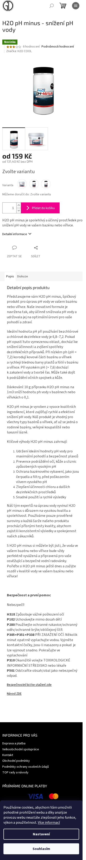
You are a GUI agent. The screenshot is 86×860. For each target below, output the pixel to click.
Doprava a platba (13, 743)
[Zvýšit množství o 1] (18, 205)
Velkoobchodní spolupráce (20, 749)
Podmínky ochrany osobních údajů (25, 766)
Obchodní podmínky (16, 761)
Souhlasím (41, 848)
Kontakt (7, 755)
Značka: (19, 51)
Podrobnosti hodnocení (58, 47)
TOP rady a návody (15, 772)
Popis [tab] (10, 276)
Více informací (49, 822)
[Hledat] (51, 5)
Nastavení (41, 834)
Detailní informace (14, 234)
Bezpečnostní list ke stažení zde (29, 684)
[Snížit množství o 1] (18, 210)
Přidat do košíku (43, 208)
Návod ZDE (14, 693)
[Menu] (75, 5)
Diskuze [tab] (22, 276)
